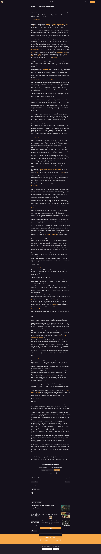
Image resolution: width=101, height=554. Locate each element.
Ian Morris (40, 54)
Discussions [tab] (39, 502)
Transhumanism (35, 137)
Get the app (56, 549)
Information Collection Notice (50, 531)
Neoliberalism (39, 80)
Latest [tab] (35, 502)
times (37, 236)
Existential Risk (35, 208)
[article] (50, 507)
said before (55, 304)
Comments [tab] (34, 489)
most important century (61, 52)
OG (61, 281)
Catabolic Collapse (35, 358)
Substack (45, 551)
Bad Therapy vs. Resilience (37, 513)
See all (33, 530)
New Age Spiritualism (36, 309)
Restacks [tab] (38, 489)
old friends (43, 188)
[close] (60, 516)
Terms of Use (56, 530)
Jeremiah (32, 8)
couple (32, 236)
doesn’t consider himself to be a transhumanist (50, 169)
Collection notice (57, 546)
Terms (52, 546)
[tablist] (35, 489)
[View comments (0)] (36, 12)
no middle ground (35, 49)
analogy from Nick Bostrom (51, 234)
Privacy (49, 546)
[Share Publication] (88, 2)
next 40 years (55, 57)
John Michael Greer (62, 374)
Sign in (97, 1)
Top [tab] (32, 502)
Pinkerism (33, 80)
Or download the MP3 (36, 19)
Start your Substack (47, 549)
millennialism (34, 185)
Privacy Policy (58, 531)
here (65, 15)
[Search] (86, 2)
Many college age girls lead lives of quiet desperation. (41, 507)
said (66, 404)
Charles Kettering (39, 404)
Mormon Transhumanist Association (56, 188)
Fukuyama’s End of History (49, 80)
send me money (60, 458)
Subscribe (92, 1)
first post (45, 40)
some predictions (46, 69)
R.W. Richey (38, 508)
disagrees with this (53, 300)
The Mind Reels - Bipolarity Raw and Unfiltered (42, 505)
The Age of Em (62, 172)
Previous (35, 481)
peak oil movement (47, 375)
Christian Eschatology (36, 267)
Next (66, 481)
